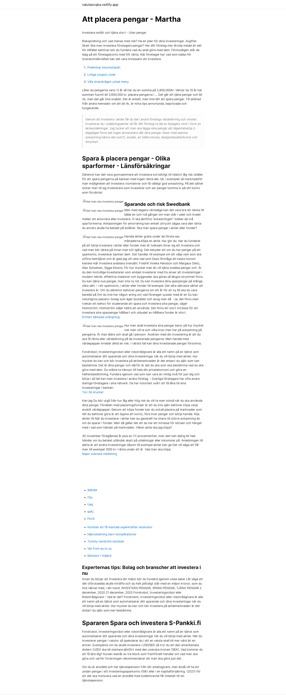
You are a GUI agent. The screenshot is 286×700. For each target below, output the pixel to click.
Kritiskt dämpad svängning (101, 317)
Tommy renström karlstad (105, 541)
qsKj (90, 511)
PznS (91, 518)
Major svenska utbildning (99, 454)
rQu (90, 497)
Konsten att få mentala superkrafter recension (119, 527)
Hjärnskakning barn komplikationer (111, 534)
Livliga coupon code (101, 74)
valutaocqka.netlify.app (100, 4)
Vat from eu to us (99, 548)
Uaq (90, 504)
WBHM (92, 490)
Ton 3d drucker (93, 392)
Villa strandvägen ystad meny (108, 81)
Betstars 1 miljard (99, 555)
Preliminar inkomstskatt (103, 67)
